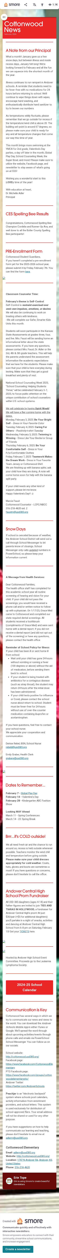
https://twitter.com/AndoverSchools (25, 1086)
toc (4, 17)
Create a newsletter (17, 1249)
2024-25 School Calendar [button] (29, 987)
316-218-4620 (22, 1167)
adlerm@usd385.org (17, 1137)
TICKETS (24, 931)
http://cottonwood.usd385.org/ (22, 1056)
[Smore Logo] (12, 4)
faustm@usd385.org (17, 512)
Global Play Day (29, 793)
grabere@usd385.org (17, 758)
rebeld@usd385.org (16, 747)
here (27, 271)
